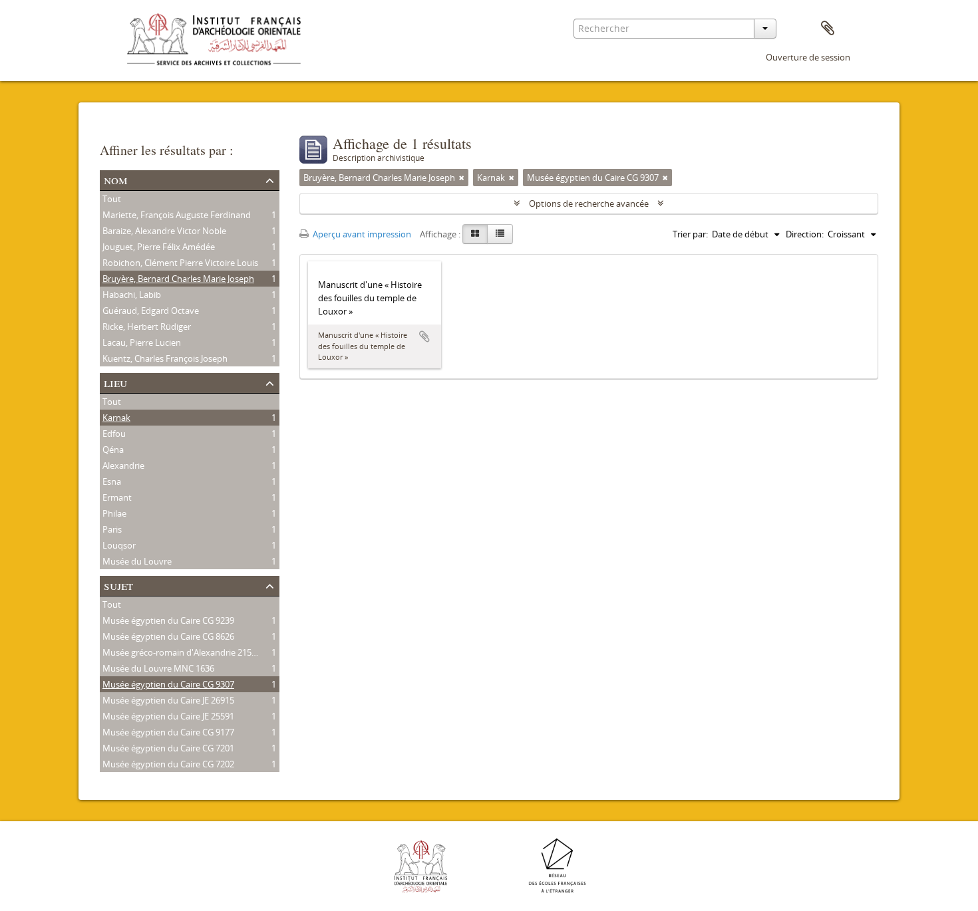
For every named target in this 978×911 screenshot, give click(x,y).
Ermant (117, 497)
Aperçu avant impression (361, 234)
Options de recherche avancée (589, 203)
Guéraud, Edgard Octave (150, 311)
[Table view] (500, 234)
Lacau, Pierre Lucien (141, 342)
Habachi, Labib (131, 295)
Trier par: (690, 234)
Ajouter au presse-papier (424, 336)
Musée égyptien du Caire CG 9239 (168, 620)
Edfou (114, 434)
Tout (111, 199)
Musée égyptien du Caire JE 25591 (168, 716)
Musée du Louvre (137, 561)
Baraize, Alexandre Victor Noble (164, 231)
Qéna (113, 450)
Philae (114, 513)
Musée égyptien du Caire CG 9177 (168, 732)
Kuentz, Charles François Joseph (165, 358)
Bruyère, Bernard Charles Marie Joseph (178, 279)
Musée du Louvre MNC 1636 (158, 668)
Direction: (805, 234)
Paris (112, 529)
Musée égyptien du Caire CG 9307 (168, 684)
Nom (116, 179)
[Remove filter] (461, 177)
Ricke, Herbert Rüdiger (146, 326)
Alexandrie (123, 465)
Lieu (115, 382)
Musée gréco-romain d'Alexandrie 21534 (181, 652)
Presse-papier (827, 28)
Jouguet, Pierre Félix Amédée (158, 247)
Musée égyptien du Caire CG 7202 (168, 764)
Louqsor (119, 545)
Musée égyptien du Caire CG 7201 (168, 748)
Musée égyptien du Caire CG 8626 (168, 636)
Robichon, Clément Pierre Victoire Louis (180, 263)
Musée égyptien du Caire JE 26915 (168, 700)
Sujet (118, 585)
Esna (111, 481)
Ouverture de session (808, 57)
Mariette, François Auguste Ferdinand (176, 215)
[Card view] (475, 234)
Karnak (116, 418)
